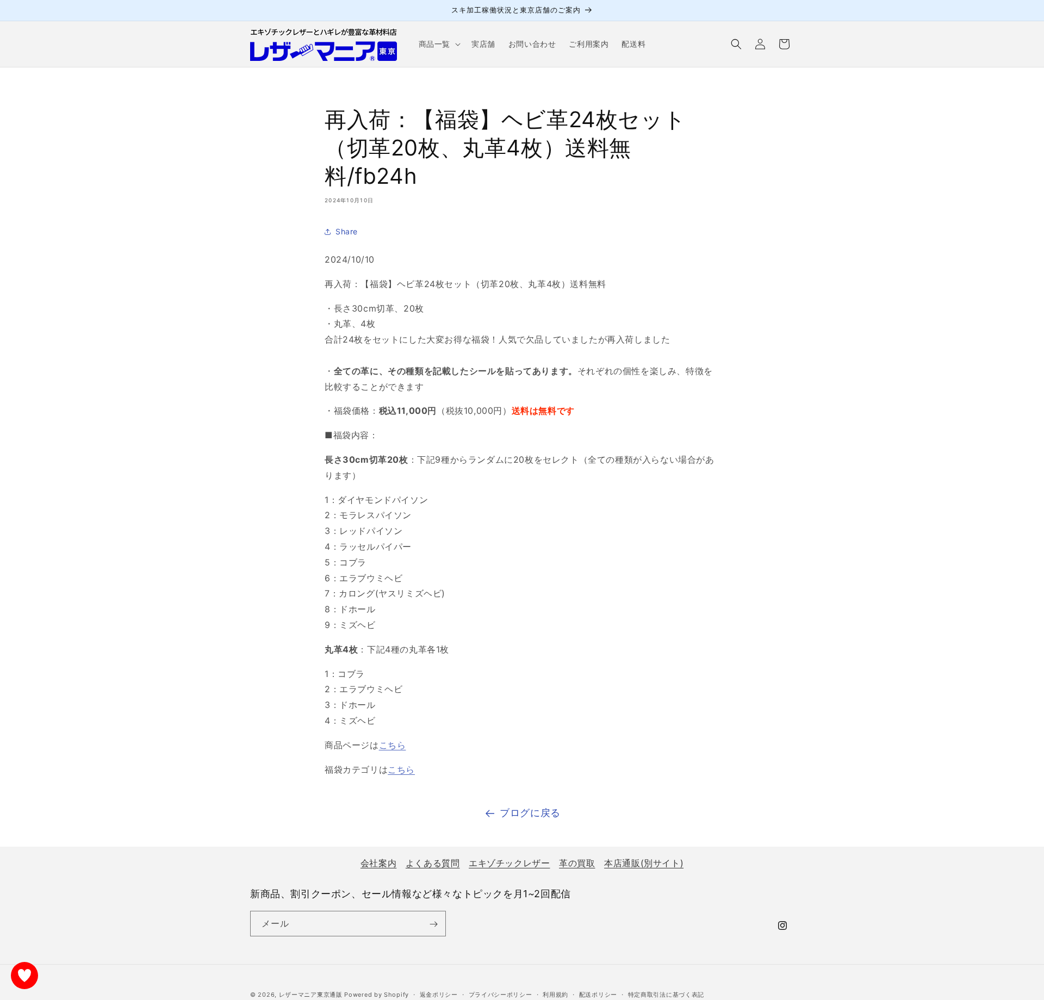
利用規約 (555, 994)
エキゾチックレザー (509, 863)
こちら (392, 745)
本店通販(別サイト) (643, 863)
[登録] (433, 924)
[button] (438, 44)
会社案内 (378, 863)
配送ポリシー (598, 994)
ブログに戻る (530, 812)
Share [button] (346, 231)
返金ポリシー (439, 994)
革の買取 (577, 863)
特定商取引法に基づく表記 (666, 994)
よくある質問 (433, 863)
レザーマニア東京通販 (311, 994)
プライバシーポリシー (500, 994)
